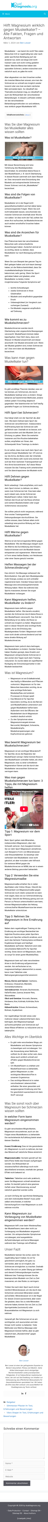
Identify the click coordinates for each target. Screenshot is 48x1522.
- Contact (25, 1511)
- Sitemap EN (34, 1511)
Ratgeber (11, 1402)
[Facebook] (26, 1393)
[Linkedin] (22, 1393)
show (27, 115)
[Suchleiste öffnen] (45, 14)
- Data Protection (14, 1511)
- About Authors (29, 1513)
